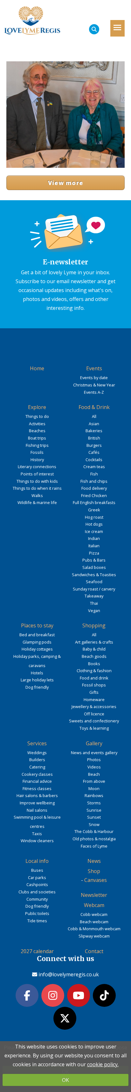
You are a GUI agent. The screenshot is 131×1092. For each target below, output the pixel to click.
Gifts (94, 692)
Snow (94, 824)
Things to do (37, 416)
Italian (94, 546)
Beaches (37, 430)
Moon (94, 788)
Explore (37, 407)
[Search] (94, 29)
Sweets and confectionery (94, 721)
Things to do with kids (37, 481)
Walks (37, 495)
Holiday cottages (37, 649)
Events (94, 368)
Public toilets (37, 913)
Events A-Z (94, 392)
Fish (94, 474)
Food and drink (94, 678)
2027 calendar (37, 951)
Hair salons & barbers (37, 795)
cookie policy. (103, 1064)
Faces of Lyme (94, 846)
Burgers (94, 445)
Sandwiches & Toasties (94, 574)
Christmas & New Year (94, 385)
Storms (94, 803)
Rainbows (94, 795)
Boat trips (37, 438)
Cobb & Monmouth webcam (94, 929)
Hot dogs (94, 524)
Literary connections (37, 466)
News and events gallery (94, 752)
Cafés (94, 452)
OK (65, 1079)
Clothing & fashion (94, 670)
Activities (37, 424)
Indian (94, 538)
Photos (94, 759)
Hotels (37, 673)
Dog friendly (37, 687)
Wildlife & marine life (37, 502)
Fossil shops (94, 685)
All (94, 416)
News (94, 860)
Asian (94, 424)
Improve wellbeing (37, 803)
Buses (37, 870)
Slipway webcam (94, 936)
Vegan (94, 610)
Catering (37, 767)
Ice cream (94, 531)
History (37, 459)
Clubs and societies (37, 892)
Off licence (94, 714)
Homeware (94, 699)
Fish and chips (93, 481)
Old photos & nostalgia (94, 839)
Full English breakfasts (94, 502)
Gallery (94, 743)
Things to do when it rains (37, 488)
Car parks (37, 877)
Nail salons (37, 810)
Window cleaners (37, 840)
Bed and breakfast (37, 635)
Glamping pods (37, 642)
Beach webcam (94, 922)
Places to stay (37, 625)
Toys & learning (94, 728)
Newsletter (94, 894)
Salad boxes (94, 567)
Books (94, 663)
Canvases (95, 880)
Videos (94, 767)
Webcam (94, 905)
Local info (37, 860)
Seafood (94, 581)
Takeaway (94, 596)
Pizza (94, 553)
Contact (94, 951)
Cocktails (94, 459)
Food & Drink (94, 407)
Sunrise (93, 810)
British (94, 438)
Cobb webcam (93, 914)
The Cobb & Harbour (94, 831)
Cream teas (94, 466)
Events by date (94, 377)
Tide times (37, 921)
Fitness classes (37, 788)
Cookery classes (37, 774)
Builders (37, 759)
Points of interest (37, 474)
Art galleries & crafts (94, 642)
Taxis (37, 833)
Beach (94, 774)
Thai (94, 603)
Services (37, 743)
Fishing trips (37, 445)
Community (37, 899)
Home (37, 368)
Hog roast (94, 517)
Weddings (37, 752)
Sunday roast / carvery (94, 589)
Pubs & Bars (94, 560)
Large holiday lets (37, 680)
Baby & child (94, 649)
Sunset (94, 817)
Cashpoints (37, 884)
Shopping (94, 625)
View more (65, 183)
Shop (94, 871)
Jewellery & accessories (94, 706)
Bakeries (94, 430)
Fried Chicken (94, 495)
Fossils (37, 452)
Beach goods (94, 656)
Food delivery (94, 488)
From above (94, 781)
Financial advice (37, 781)
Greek (94, 510)
